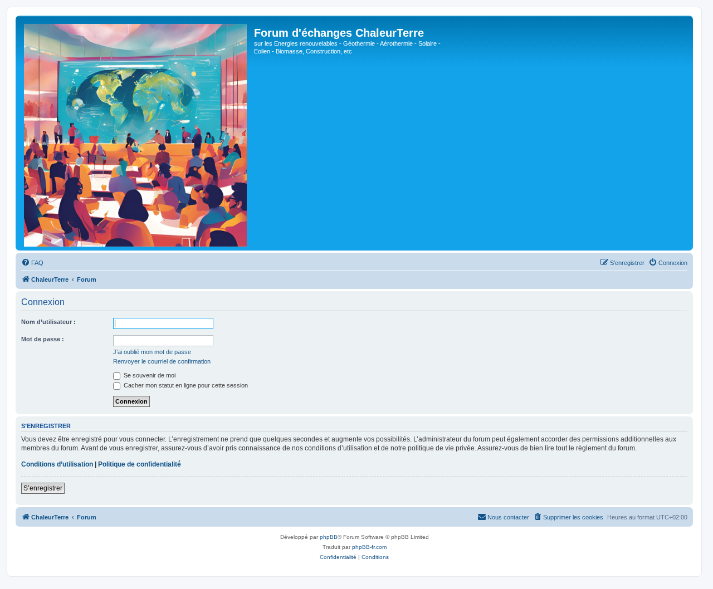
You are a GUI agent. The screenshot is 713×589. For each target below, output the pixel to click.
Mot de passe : (42, 339)
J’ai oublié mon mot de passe (152, 352)
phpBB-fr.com (369, 547)
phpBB (329, 537)
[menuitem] (32, 262)
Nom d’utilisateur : (48, 321)
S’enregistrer (42, 488)
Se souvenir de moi (148, 375)
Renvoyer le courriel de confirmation (162, 361)
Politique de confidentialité (139, 464)
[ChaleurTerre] (136, 133)
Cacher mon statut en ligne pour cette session (185, 385)
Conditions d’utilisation (57, 464)
